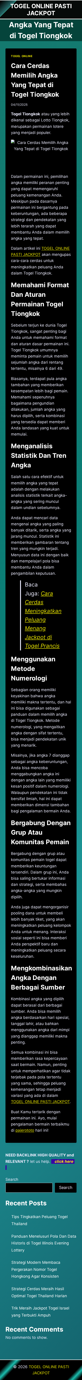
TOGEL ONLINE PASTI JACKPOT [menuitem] (40, 1101)
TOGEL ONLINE (21, 56)
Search (11, 1179)
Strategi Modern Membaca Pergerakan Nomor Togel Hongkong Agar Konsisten (35, 1269)
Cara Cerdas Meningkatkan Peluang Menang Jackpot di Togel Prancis (43, 619)
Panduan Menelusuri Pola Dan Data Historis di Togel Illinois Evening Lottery (43, 1243)
